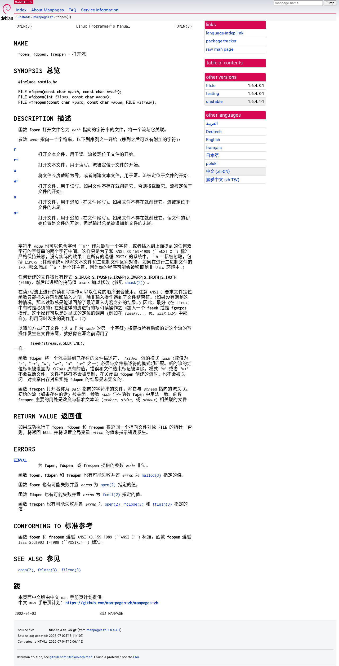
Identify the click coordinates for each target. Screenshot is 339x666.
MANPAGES (23, 2)
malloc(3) (151, 475)
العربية (212, 123)
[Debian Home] (7, 10)
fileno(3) (71, 570)
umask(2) (133, 282)
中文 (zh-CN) (218, 171)
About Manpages (47, 9)
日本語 (212, 155)
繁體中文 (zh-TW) (222, 179)
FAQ (72, 9)
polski (211, 163)
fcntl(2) (111, 494)
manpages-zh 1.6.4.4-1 (103, 630)
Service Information (99, 9)
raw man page (219, 49)
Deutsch (214, 131)
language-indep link (224, 33)
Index (21, 9)
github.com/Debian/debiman (71, 657)
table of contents (225, 62)
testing (212, 93)
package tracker (221, 40)
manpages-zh (43, 17)
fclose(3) (134, 504)
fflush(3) (162, 504)
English (213, 139)
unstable (24, 17)
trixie (210, 85)
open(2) (108, 485)
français (214, 147)
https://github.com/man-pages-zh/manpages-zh (111, 603)
